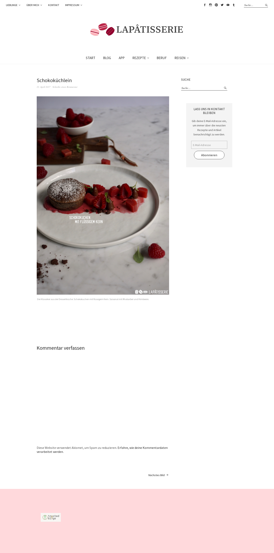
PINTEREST (216, 5)
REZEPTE (139, 58)
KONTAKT (53, 5)
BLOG (107, 58)
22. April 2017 (43, 86)
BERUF (162, 58)
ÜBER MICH (32, 5)
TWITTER (222, 5)
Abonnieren (209, 155)
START (90, 58)
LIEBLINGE (11, 5)
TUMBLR (234, 5)
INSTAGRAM (210, 5)
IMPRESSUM (72, 5)
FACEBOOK (205, 5)
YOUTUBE (228, 5)
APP (122, 58)
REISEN (180, 58)
